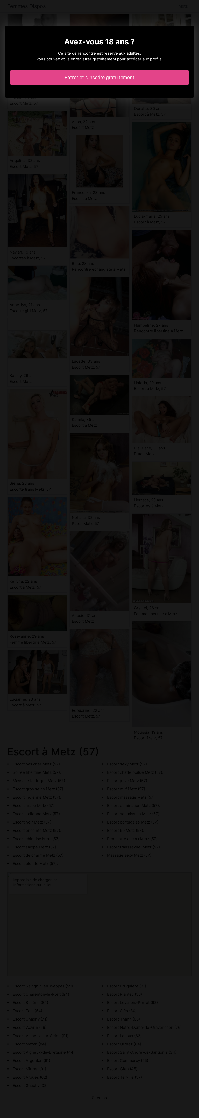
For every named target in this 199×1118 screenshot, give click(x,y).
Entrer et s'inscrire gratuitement (99, 77)
